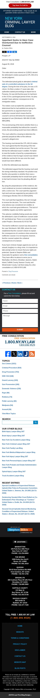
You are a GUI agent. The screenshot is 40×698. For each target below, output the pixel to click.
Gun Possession (10, 384)
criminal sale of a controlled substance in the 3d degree (19, 84)
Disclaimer (20, 650)
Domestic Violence (11, 388)
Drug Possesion (13, 271)
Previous (6, 283)
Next (19, 283)
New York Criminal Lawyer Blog (20, 22)
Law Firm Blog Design (19, 695)
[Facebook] (8, 354)
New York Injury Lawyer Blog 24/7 (15, 456)
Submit (20, 330)
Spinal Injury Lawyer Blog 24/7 (14, 471)
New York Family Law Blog (12, 448)
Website (20, 632)
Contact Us (20, 32)
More (33, 32)
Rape (5, 393)
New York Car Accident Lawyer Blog (16, 440)
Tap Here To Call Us (20, 5)
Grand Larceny (10, 380)
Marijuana (7, 405)
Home (6, 32)
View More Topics (9, 413)
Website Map (20, 662)
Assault (6, 409)
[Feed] (32, 354)
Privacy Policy (20, 644)
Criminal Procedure (11, 368)
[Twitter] (14, 354)
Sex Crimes (9, 363)
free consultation (31, 255)
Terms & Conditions (20, 638)
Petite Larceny (9, 401)
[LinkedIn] (20, 354)
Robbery (7, 397)
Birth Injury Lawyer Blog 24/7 (13, 431)
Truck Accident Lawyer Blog (13, 476)
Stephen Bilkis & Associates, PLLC (25, 689)
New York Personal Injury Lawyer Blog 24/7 (18, 461)
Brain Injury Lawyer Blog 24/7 (13, 436)
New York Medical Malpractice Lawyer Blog (18, 452)
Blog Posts (20, 668)
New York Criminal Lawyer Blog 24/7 (16, 444)
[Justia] (26, 354)
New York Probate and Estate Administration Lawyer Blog (19, 466)
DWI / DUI (8, 376)
